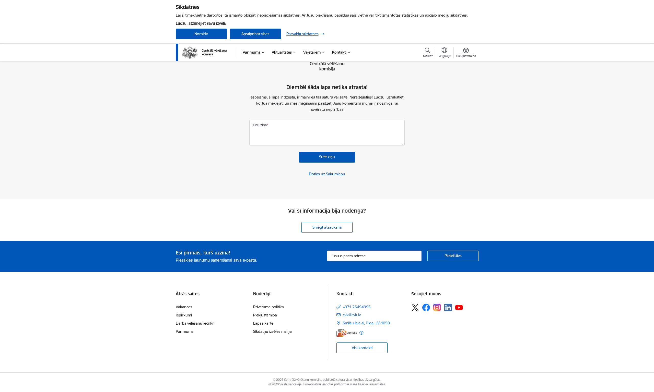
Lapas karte (263, 323)
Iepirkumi (184, 315)
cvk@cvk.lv (352, 314)
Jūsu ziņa (259, 125)
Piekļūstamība (265, 315)
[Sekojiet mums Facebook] (426, 307)
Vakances (184, 306)
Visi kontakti (362, 347)
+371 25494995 (357, 306)
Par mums (184, 331)
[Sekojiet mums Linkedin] (448, 307)
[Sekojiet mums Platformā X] (415, 307)
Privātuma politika (268, 306)
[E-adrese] (346, 332)
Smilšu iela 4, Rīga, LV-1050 (366, 323)
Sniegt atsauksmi (327, 227)
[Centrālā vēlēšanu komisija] (204, 52)
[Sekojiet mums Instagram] (437, 307)
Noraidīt (201, 33)
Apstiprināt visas (255, 33)
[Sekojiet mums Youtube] (459, 307)
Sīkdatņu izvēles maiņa (272, 331)
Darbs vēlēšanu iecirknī (195, 323)
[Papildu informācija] (361, 333)
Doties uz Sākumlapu (327, 174)
